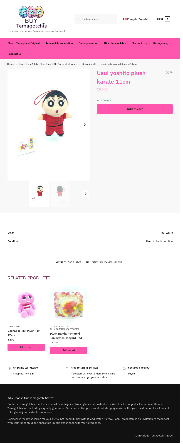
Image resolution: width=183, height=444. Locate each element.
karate (95, 261)
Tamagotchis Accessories (64, 329)
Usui (109, 261)
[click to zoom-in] (50, 125)
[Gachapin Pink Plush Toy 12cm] (26, 305)
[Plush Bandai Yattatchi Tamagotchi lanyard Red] (68, 305)
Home (10, 64)
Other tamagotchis (61, 326)
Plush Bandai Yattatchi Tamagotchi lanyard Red (66, 336)
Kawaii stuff (89, 64)
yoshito (118, 261)
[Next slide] (84, 124)
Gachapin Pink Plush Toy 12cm (23, 333)
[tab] (90, 219)
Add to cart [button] (26, 347)
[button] (163, 19)
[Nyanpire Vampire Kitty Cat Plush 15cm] (167, 72)
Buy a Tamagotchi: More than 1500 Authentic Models (48, 64)
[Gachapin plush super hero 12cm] (171, 72)
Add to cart (135, 109)
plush (103, 261)
